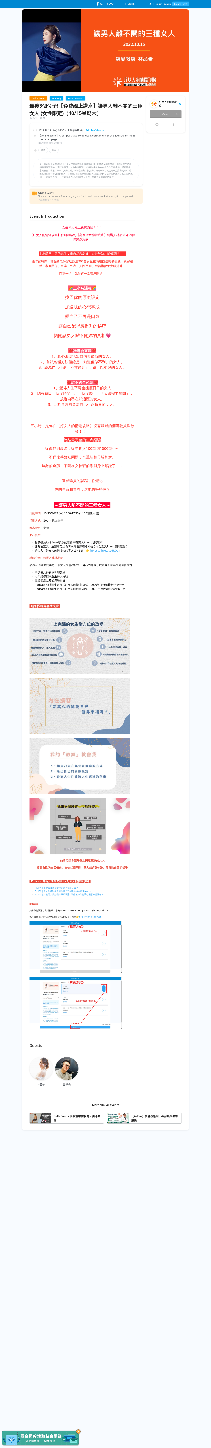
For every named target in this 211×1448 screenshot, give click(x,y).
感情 (43, 150)
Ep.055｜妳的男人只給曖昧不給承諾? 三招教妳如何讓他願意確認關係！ (69, 894)
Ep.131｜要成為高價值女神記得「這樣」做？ (56, 887)
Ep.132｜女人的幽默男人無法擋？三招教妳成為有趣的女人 (63, 891)
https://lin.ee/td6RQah (104, 550)
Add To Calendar (95, 130)
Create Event (180, 3)
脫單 (54, 150)
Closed (165, 114)
